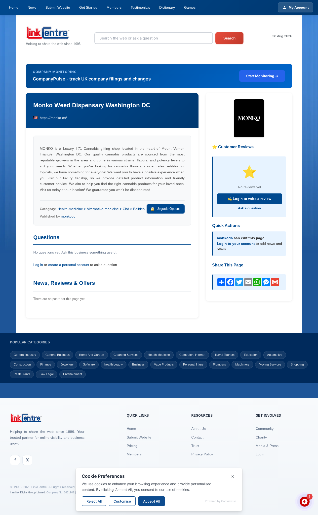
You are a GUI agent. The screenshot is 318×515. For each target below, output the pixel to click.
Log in (38, 265)
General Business (57, 355)
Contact (197, 437)
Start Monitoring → (262, 76)
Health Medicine (159, 355)
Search (229, 38)
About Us (198, 429)
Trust (195, 446)
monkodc (68, 216)
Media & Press (267, 446)
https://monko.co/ (53, 118)
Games (190, 7)
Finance (45, 364)
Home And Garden (91, 355)
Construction (22, 364)
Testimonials (140, 7)
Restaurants (22, 374)
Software (89, 364)
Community (265, 429)
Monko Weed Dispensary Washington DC (91, 105)
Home (13, 7)
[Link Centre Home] (53, 33)
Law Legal (47, 374)
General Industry (25, 355)
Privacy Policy (202, 454)
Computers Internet (192, 355)
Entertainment (72, 374)
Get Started (88, 7)
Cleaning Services (126, 355)
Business (138, 364)
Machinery (242, 364)
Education (251, 355)
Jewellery (67, 364)
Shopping (297, 364)
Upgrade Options (169, 209)
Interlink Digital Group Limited (27, 492)
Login (260, 454)
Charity (261, 437)
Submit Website (57, 7)
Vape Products (164, 364)
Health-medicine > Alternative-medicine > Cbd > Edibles (101, 209)
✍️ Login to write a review (249, 199)
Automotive (274, 355)
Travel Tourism (225, 355)
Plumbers (219, 364)
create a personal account (68, 265)
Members (114, 7)
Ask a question (249, 208)
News (32, 7)
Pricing (132, 446)
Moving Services (270, 364)
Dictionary (167, 7)
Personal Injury (193, 364)
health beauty (113, 364)
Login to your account (236, 244)
